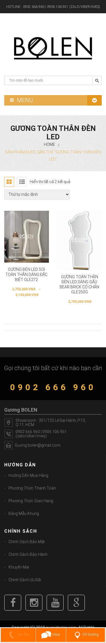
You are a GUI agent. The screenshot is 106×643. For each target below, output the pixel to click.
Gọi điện (23, 635)
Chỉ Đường (90, 635)
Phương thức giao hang (30, 501)
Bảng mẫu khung (23, 513)
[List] (22, 182)
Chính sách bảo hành (27, 554)
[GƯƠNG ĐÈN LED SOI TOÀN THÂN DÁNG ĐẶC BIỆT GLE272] (26, 237)
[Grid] (9, 182)
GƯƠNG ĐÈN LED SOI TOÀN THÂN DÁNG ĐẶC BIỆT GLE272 (26, 274)
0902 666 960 (53, 387)
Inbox (55, 635)
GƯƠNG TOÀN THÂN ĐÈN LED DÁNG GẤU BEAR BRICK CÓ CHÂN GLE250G (79, 284)
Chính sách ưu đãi (24, 580)
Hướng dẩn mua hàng (28, 475)
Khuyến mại (18, 567)
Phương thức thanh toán (32, 488)
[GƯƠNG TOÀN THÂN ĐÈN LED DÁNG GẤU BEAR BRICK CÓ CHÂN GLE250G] (79, 240)
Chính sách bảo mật (26, 541)
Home (49, 144)
